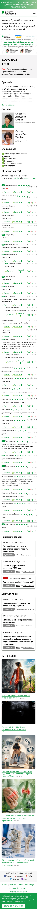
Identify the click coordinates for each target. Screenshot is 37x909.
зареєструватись (28, 555)
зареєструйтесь (23, 74)
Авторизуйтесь (7, 74)
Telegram (16, 879)
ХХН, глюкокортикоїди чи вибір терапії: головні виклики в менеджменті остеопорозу (18, 862)
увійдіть (16, 178)
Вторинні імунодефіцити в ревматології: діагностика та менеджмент (15, 549)
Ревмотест (12, 885)
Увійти (18, 555)
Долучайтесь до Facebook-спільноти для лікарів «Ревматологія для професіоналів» (18, 4)
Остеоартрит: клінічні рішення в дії (18, 582)
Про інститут (29, 885)
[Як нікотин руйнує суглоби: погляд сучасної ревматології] (18, 676)
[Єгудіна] (8, 120)
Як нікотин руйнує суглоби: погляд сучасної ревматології (16, 696)
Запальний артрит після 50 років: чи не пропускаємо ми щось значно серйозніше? (18, 818)
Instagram (20, 876)
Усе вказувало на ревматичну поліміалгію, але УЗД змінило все (14, 729)
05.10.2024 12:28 (32, 197)
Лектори (20, 885)
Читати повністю (8, 105)
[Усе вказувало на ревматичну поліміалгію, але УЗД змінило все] (18, 712)
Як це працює (22, 888)
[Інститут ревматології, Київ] (9, 13)
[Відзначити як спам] (35, 192)
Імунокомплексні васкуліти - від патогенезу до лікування (16, 604)
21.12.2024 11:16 (32, 187)
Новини (5, 885)
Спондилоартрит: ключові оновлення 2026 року (14, 566)
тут (27, 896)
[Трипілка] (8, 137)
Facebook (9, 876)
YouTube (30, 876)
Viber (25, 879)
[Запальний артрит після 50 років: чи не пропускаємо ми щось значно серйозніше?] (18, 796)
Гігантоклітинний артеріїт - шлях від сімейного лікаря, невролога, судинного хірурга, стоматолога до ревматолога (18, 640)
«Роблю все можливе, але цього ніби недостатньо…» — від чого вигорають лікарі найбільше (17, 773)
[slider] (24, 185)
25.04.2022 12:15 (32, 206)
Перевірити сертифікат (18, 891)
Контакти (12, 888)
